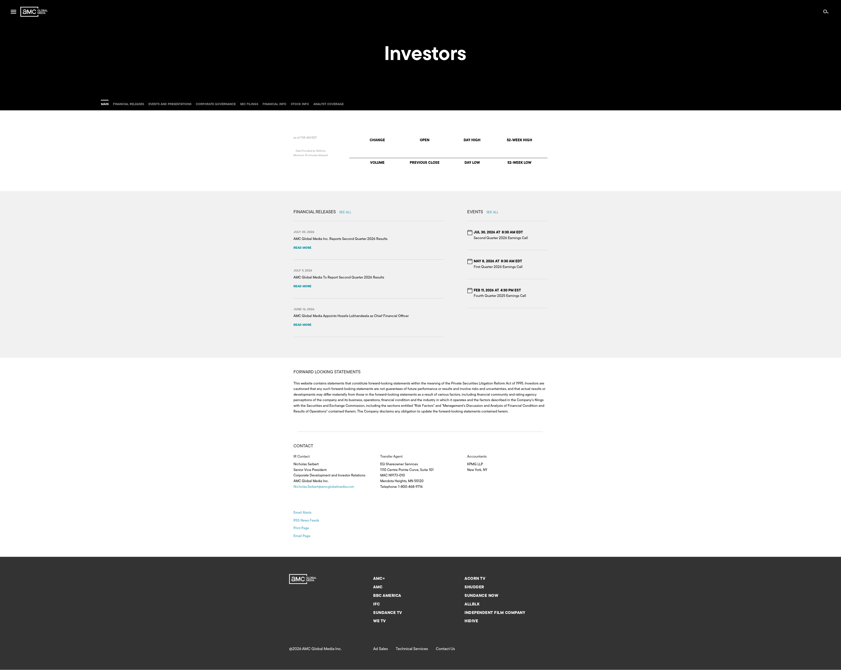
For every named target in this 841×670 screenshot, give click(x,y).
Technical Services (412, 649)
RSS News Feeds (306, 520)
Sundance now (481, 596)
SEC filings (249, 104)
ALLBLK (472, 605)
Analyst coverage (328, 104)
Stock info (300, 104)
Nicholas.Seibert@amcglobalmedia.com (323, 487)
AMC (378, 587)
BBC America (387, 596)
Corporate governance (216, 104)
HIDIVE (471, 621)
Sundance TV (387, 613)
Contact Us (445, 649)
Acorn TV (475, 579)
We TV (379, 621)
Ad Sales (380, 649)
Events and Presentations (169, 104)
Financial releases (128, 104)
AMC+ (379, 579)
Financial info (274, 104)
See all (345, 212)
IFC (376, 605)
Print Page (301, 528)
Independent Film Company (495, 613)
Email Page (301, 536)
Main (105, 104)
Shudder (474, 587)
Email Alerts (302, 513)
